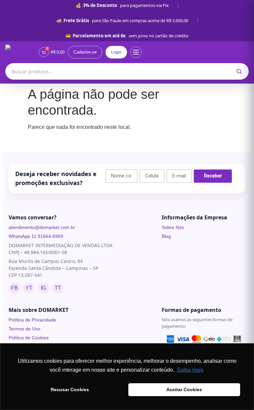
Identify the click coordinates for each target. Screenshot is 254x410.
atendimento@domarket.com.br (42, 227)
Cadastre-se (85, 52)
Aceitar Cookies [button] (184, 389)
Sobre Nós (173, 227)
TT (58, 288)
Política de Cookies (29, 337)
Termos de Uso (24, 328)
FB (14, 288)
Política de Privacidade (32, 319)
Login (116, 52)
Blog (166, 236)
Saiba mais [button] (190, 370)
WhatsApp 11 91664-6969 (36, 236)
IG (43, 288)
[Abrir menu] (136, 52)
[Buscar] (239, 71)
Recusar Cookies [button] (70, 389)
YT (28, 288)
